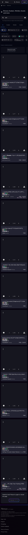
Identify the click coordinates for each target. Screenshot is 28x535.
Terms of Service (5, 529)
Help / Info (3, 519)
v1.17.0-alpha (10, 509)
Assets (21, 25)
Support (3, 521)
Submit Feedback (5, 526)
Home (4, 5)
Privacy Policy (4, 532)
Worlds (14, 25)
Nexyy (6, 2)
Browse (18, 2)
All (2, 25)
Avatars (8, 25)
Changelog (3, 524)
